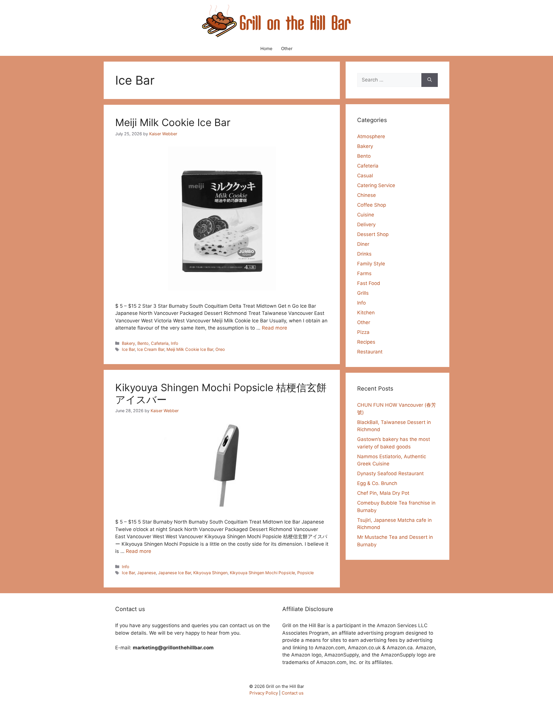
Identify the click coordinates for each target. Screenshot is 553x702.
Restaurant (369, 352)
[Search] (429, 80)
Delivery (366, 224)
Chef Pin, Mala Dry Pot (383, 493)
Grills (363, 293)
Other (287, 48)
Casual (365, 175)
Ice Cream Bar (150, 349)
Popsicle (305, 572)
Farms (364, 273)
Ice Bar (128, 349)
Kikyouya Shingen (210, 572)
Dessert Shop (373, 234)
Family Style (371, 264)
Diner (363, 244)
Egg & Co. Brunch (377, 483)
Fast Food (368, 283)
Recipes (366, 342)
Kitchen (366, 312)
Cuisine (365, 215)
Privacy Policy (263, 693)
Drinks (364, 254)
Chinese (366, 195)
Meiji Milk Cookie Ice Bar (172, 122)
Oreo (220, 349)
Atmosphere (371, 136)
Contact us (293, 693)
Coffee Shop (371, 205)
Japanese (146, 572)
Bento (143, 343)
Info (174, 343)
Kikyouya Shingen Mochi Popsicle (262, 572)
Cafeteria (159, 343)
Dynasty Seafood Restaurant (390, 473)
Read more (274, 328)
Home (266, 48)
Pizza (363, 332)
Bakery (128, 343)
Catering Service (376, 185)
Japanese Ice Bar (174, 572)
